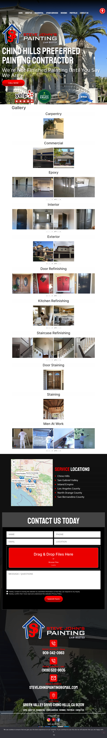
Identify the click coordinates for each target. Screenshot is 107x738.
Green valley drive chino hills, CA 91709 (53, 704)
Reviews (64, 13)
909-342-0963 (53, 652)
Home (21, 13)
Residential (39, 13)
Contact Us (84, 13)
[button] (29, 481)
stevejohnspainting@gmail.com (53, 687)
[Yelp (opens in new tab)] (53, 719)
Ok (54, 735)
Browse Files (54, 562)
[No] (103, 732)
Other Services (52, 13)
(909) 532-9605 (53, 670)
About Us (28, 13)
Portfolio (73, 13)
